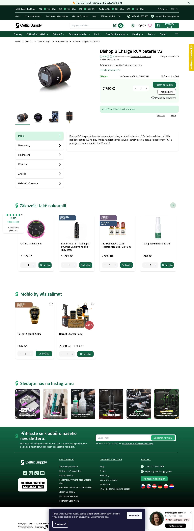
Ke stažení (105, 484)
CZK (172, 8)
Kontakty (104, 475)
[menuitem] (18, 34)
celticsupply (31, 473)
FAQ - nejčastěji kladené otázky (115, 488)
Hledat (120, 25)
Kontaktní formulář (154, 479)
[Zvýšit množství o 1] (146, 88)
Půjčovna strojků (108, 16)
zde (106, 517)
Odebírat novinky (163, 438)
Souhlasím (134, 515)
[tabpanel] (35, 329)
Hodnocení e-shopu (33, 16)
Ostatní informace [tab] (28, 183)
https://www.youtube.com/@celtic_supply (42, 473)
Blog (94, 16)
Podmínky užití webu (69, 500)
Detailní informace (109, 70)
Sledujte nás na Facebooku (25, 473)
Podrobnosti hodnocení (141, 56)
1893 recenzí (13, 221)
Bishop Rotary (113, 59)
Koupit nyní (167, 92)
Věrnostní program (80, 16)
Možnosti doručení (170, 76)
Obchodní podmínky (68, 466)
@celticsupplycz (36, 473)
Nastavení (60, 524)
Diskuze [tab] (22, 164)
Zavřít (117, 116)
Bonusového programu (125, 109)
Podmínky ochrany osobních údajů (75, 487)
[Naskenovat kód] (114, 25)
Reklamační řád (66, 475)
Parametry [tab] (24, 145)
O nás (17, 16)
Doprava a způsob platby (57, 16)
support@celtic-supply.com (158, 471)
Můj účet (141, 25)
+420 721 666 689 (154, 466)
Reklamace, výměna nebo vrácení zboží (75, 481)
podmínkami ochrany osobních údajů (137, 443)
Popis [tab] (21, 136)
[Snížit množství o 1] (135, 88)
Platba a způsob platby (70, 471)
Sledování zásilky (67, 491)
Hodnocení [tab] (24, 155)
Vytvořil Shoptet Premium (31, 527)
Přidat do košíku (164, 85)
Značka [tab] (22, 174)
